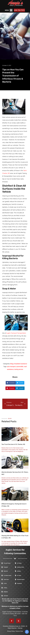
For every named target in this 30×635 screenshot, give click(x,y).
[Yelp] (18, 621)
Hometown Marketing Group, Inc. (12, 626)
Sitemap (20, 628)
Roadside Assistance (20, 364)
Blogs (12, 364)
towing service (18, 369)
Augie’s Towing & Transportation (16, 333)
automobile (19, 366)
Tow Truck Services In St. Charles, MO (13, 444)
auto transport (11, 366)
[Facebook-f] (11, 621)
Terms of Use (19, 631)
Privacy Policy (11, 631)
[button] (11, 10)
